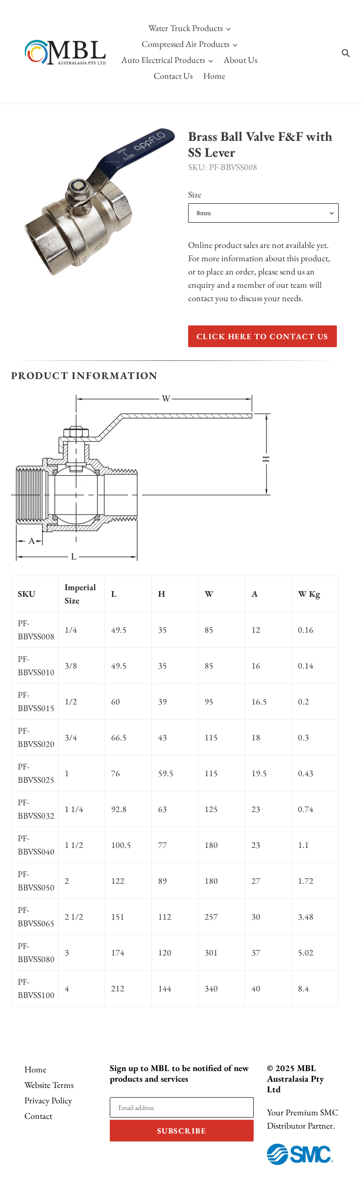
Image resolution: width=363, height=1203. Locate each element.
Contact (38, 1116)
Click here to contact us (262, 336)
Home (35, 1069)
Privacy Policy (48, 1100)
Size (194, 194)
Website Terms (48, 1085)
